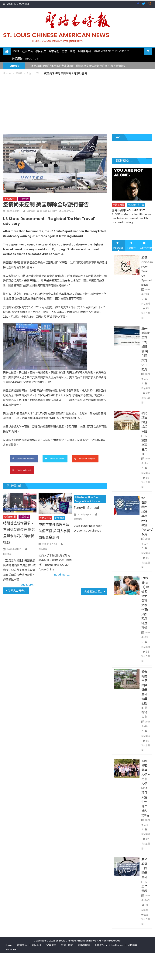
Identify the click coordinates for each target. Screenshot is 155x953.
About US (31, 58)
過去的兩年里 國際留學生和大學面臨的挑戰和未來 (144, 694)
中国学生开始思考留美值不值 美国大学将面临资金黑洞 (54, 531)
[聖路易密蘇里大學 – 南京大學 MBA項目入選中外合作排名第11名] (127, 768)
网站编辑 (31, 211)
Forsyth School (86, 507)
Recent (131, 248)
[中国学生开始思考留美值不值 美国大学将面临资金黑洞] (55, 503)
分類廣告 (17, 58)
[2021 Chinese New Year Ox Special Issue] (127, 264)
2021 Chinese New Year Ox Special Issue (147, 271)
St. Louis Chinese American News (56, 35)
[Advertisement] (77, 104)
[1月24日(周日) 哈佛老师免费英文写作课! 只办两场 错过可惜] (127, 585)
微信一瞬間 (68, 51)
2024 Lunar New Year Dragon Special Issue (87, 499)
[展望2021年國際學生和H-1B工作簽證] (127, 866)
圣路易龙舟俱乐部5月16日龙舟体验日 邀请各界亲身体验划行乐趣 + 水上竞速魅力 (78, 65)
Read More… (27, 584)
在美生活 (27, 51)
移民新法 (40, 51)
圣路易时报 (10, 199)
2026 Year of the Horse (110, 51)
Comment (146, 248)
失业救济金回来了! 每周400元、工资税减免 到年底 (95, 591)
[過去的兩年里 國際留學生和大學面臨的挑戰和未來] (127, 679)
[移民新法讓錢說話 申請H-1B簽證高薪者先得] (127, 420)
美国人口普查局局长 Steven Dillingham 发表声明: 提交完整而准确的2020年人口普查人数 (18, 591)
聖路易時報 (84, 51)
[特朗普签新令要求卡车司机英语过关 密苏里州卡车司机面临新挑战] (19, 502)
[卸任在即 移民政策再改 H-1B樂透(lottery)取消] (127, 505)
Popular (118, 248)
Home (15, 51)
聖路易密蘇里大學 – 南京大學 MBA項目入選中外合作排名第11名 (145, 788)
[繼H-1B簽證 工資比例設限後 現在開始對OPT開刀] (127, 336)
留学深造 (54, 51)
